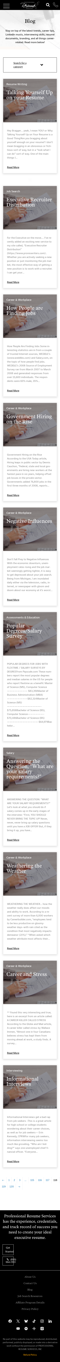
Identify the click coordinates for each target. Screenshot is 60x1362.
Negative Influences (29, 521)
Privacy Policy (30, 1309)
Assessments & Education (23, 617)
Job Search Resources (30, 1296)
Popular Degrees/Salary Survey (24, 631)
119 (4, 1186)
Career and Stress (26, 974)
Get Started (9, 1249)
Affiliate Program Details (30, 1302)
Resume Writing (16, 84)
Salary (10, 753)
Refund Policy (30, 1354)
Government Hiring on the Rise (29, 419)
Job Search (13, 191)
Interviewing (14, 1070)
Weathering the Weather (24, 868)
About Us (30, 1276)
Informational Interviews (22, 1081)
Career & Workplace (18, 300)
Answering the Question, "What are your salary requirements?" (29, 769)
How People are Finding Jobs (24, 310)
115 (32, 1180)
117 (47, 1180)
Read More (13, 167)
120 (12, 1186)
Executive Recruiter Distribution (29, 202)
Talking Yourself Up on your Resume (29, 95)
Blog (30, 1289)
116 (40, 1180)
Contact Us (30, 1283)
